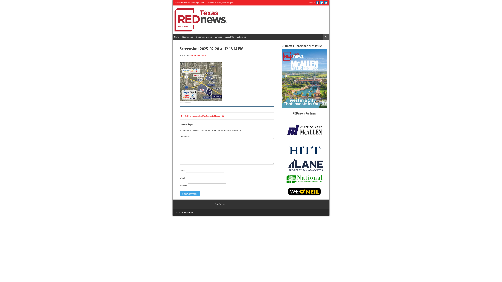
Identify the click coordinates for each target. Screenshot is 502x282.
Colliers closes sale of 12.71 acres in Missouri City (205, 116)
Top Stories (220, 204)
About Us (229, 37)
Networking (187, 37)
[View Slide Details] (304, 78)
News (176, 37)
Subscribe (241, 37)
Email (182, 178)
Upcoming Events (204, 37)
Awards (218, 37)
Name (182, 170)
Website (183, 185)
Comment (185, 136)
